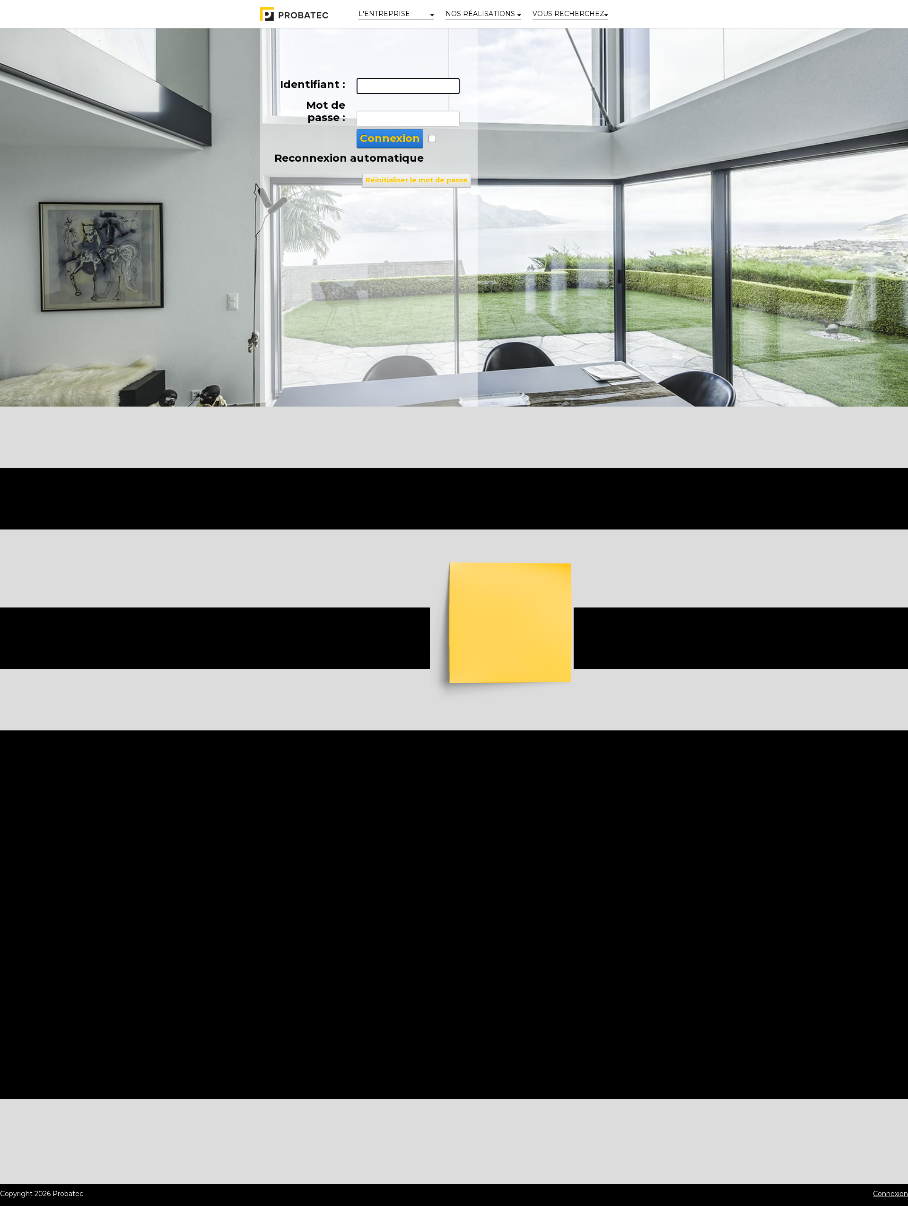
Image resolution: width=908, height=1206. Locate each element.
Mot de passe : (325, 111)
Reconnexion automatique (349, 158)
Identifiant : (312, 84)
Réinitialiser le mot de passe (417, 180)
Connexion (390, 138)
